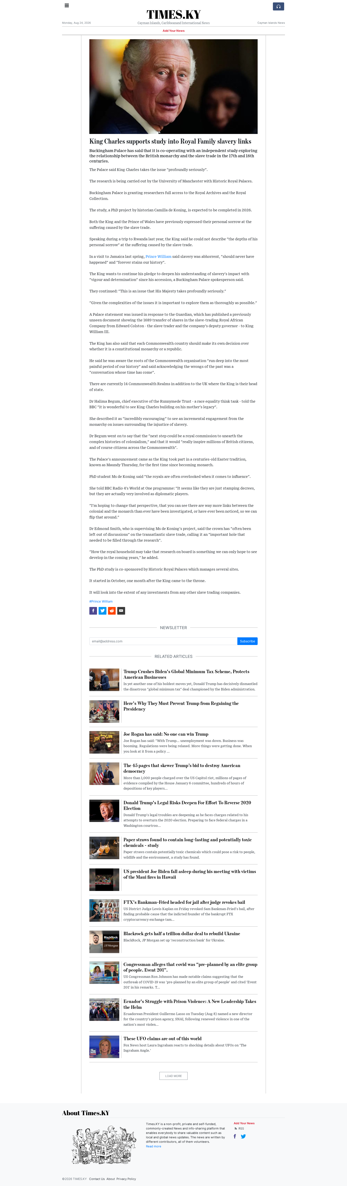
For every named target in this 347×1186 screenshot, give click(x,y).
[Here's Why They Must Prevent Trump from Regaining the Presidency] (104, 711)
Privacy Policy (126, 1179)
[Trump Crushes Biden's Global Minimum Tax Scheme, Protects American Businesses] (104, 679)
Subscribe (247, 641)
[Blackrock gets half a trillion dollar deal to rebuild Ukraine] (104, 942)
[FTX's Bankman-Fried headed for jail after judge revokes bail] (104, 910)
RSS (241, 1128)
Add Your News (174, 31)
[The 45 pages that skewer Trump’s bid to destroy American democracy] (104, 773)
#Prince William (101, 601)
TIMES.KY (173, 14)
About (110, 1179)
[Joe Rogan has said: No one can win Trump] (104, 742)
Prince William (158, 257)
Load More (173, 1076)
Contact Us (97, 1179)
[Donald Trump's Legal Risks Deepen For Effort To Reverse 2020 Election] (104, 810)
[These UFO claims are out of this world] (104, 1046)
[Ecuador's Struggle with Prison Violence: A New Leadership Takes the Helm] (104, 1009)
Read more (153, 1146)
